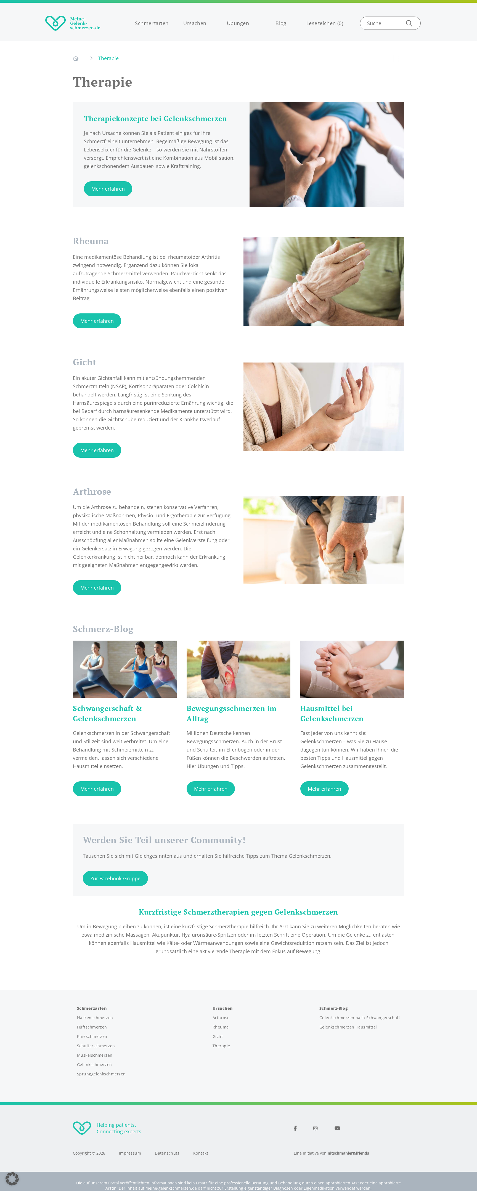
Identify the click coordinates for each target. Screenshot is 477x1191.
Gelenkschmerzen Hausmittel (348, 1027)
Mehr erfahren (108, 188)
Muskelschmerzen (95, 1055)
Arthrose (92, 491)
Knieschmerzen (92, 1036)
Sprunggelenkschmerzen (101, 1074)
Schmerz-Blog (333, 1008)
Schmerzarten (151, 23)
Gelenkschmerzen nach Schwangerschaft (359, 1018)
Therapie (221, 1046)
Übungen (238, 23)
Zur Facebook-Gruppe (115, 878)
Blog (281, 23)
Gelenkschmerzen (94, 1065)
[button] (12, 1179)
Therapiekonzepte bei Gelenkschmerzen (155, 118)
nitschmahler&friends (348, 1153)
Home (77, 58)
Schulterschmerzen (96, 1046)
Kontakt (200, 1153)
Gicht (84, 362)
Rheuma (91, 241)
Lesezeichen (321, 23)
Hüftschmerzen (92, 1027)
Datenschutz (167, 1153)
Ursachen (194, 23)
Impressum (130, 1153)
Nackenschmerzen (95, 1018)
